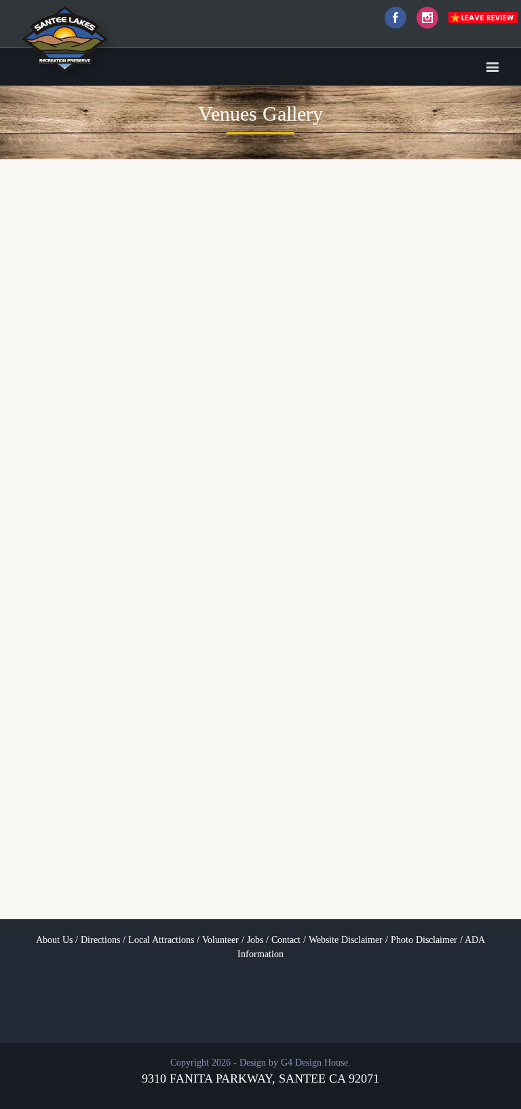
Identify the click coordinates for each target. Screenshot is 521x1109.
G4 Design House (314, 1062)
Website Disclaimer (346, 940)
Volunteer (220, 940)
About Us (54, 940)
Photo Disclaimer (424, 940)
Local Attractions (161, 940)
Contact (286, 940)
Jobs (255, 940)
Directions (100, 940)
